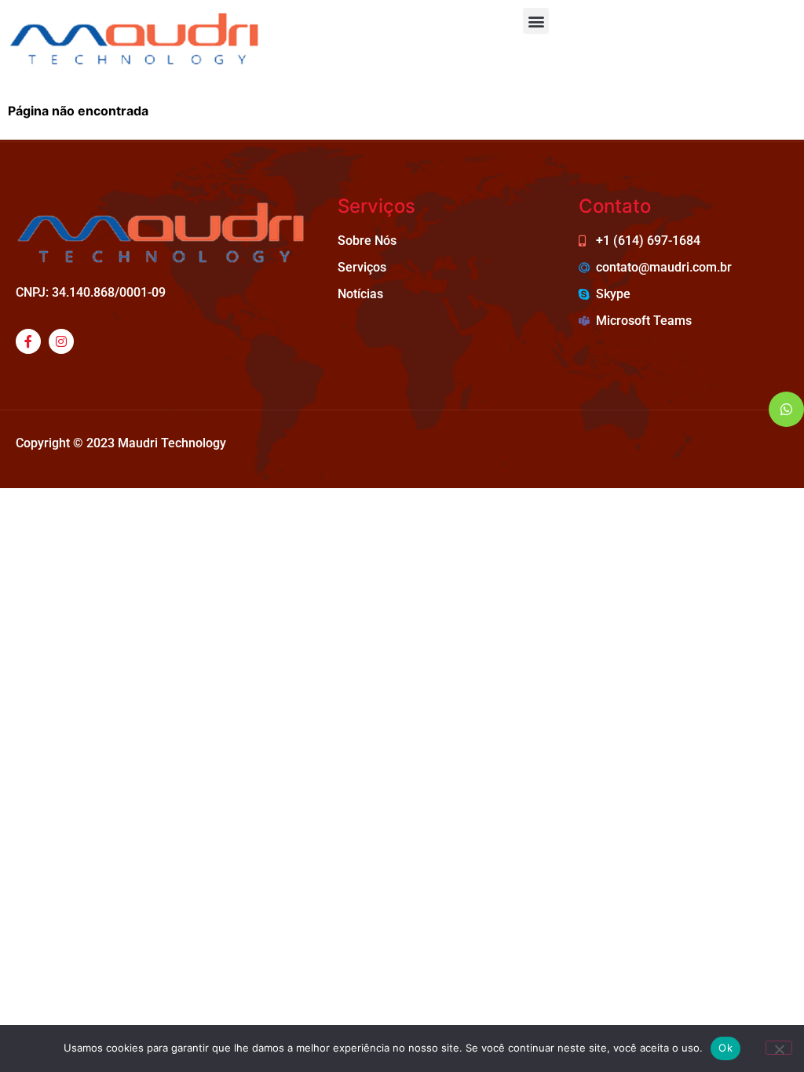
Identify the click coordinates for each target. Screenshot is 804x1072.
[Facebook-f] (28, 341)
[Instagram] (61, 341)
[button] (536, 21)
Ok (725, 1047)
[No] (779, 1048)
